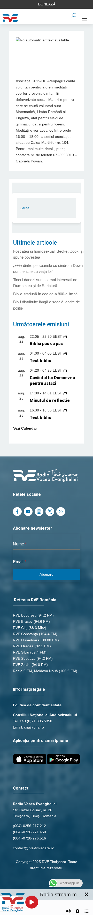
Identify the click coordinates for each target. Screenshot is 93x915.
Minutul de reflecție (50, 400)
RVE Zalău (21, 665)
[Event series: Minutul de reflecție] (65, 393)
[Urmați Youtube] (28, 511)
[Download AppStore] (29, 763)
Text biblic (40, 360)
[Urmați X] (49, 511)
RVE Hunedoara (26, 640)
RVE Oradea (23, 646)
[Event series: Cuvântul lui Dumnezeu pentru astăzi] (65, 370)
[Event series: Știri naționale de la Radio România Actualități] (65, 336)
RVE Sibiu (21, 652)
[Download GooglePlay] (63, 763)
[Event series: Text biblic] (65, 353)
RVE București (24, 615)
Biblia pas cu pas (46, 343)
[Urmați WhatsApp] (60, 511)
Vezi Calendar (25, 428)
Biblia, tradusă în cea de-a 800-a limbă (45, 294)
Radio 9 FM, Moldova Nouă (35, 671)
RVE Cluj (20, 628)
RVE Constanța (25, 634)
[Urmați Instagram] (39, 511)
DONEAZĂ (46, 4)
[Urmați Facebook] (17, 511)
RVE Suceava (24, 658)
